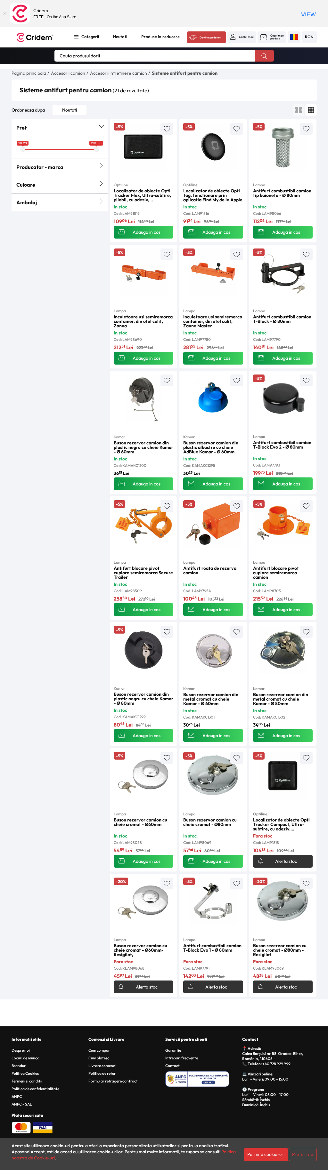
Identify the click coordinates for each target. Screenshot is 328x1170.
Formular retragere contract (113, 1081)
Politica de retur (102, 1073)
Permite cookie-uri (265, 1154)
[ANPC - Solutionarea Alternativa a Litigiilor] (202, 1078)
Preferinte (302, 1154)
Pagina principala (29, 73)
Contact (172, 1065)
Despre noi (21, 1050)
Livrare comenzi (102, 1065)
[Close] (5, 13)
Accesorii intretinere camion (118, 73)
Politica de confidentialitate (35, 1088)
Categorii (90, 36)
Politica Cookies (25, 1073)
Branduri (19, 1065)
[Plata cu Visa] (43, 1127)
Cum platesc (98, 1058)
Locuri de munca (25, 1058)
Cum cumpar (99, 1050)
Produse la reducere (160, 36)
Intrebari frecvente (181, 1058)
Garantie (173, 1050)
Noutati (120, 36)
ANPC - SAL (22, 1104)
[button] (242, 37)
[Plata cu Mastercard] (21, 1127)
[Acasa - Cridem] (39, 37)
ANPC (17, 1096)
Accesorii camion (68, 73)
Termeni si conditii (27, 1081)
